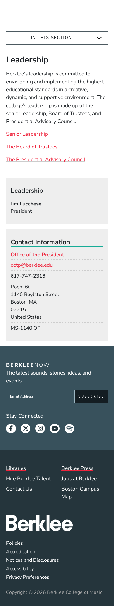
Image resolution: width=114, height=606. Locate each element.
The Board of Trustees (31, 146)
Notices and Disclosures (32, 560)
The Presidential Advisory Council (45, 159)
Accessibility (20, 568)
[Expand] (99, 38)
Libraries (16, 468)
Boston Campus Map (80, 492)
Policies (14, 543)
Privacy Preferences (27, 577)
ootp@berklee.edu (32, 264)
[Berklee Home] (57, 523)
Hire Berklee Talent (28, 478)
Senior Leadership (27, 134)
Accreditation (20, 551)
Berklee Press (77, 468)
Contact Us (19, 488)
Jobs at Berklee (79, 478)
